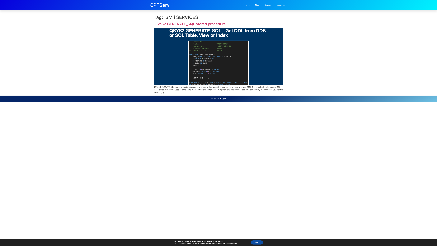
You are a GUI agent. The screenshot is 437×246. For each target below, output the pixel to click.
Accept (256, 242)
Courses (267, 5)
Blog (257, 5)
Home (247, 5)
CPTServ (160, 5)
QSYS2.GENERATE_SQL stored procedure (190, 24)
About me (281, 5)
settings (234, 243)
